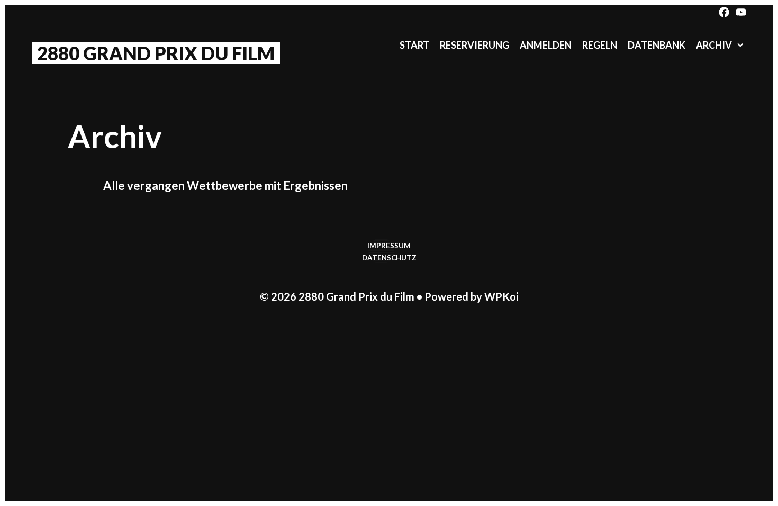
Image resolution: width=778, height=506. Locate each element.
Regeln (599, 45)
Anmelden (546, 45)
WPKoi (501, 296)
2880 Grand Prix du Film (156, 53)
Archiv (714, 45)
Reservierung (474, 45)
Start (414, 45)
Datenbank (656, 45)
